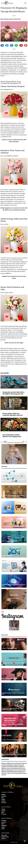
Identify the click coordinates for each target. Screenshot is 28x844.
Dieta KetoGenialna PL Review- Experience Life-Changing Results (12, 435)
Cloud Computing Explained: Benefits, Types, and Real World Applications (13, 480)
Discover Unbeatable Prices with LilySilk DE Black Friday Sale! (14, 755)
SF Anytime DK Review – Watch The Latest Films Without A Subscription (12, 709)
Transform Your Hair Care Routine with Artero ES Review (14, 739)
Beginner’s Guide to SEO (7, 555)
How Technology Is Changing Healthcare (10, 541)
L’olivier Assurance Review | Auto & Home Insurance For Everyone (14, 663)
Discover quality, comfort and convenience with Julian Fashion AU (13, 414)
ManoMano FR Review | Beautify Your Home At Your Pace (13, 693)
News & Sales (18, 19)
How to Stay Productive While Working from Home (13, 526)
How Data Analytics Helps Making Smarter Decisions (13, 570)
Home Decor (11, 19)
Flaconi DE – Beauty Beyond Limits (9, 648)
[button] (2, 45)
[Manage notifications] (25, 841)
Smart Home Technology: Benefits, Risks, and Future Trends (13, 496)
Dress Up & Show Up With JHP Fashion (10, 678)
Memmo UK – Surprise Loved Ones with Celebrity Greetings (12, 724)
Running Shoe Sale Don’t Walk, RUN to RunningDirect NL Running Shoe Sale (13, 393)
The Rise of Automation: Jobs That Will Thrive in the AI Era (14, 585)
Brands (2, 19)
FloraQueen (6, 19)
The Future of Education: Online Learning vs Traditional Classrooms (13, 511)
